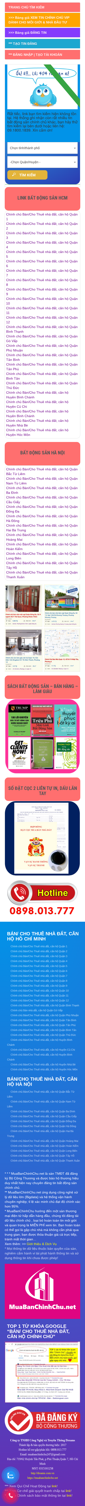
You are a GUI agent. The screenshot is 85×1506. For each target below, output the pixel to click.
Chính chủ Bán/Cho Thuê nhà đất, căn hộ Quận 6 (39, 971)
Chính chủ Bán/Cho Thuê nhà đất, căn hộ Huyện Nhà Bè (43, 1064)
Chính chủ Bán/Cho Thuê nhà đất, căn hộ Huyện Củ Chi (43, 1049)
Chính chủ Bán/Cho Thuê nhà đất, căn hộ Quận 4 (39, 961)
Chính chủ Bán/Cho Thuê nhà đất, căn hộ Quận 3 (39, 956)
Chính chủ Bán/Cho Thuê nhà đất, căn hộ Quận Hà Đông (43, 1126)
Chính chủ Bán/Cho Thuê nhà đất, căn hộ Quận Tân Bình (43, 1020)
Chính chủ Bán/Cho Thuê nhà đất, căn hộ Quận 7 (39, 975)
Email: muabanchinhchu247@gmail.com (42, 1454)
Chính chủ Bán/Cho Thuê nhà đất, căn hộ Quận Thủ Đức (43, 1035)
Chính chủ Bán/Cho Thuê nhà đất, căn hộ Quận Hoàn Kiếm (44, 1145)
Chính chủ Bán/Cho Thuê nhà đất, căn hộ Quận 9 (39, 985)
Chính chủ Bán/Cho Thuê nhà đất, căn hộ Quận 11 (39, 995)
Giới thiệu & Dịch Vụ (42, 1244)
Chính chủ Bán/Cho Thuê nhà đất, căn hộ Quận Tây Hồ (42, 1155)
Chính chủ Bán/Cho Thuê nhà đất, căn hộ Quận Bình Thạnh (45, 1005)
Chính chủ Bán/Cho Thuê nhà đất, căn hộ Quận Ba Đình (43, 1111)
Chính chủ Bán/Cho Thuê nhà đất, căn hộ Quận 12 (40, 1000)
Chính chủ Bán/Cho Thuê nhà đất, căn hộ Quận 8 (39, 980)
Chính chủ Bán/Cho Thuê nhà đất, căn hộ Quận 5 (39, 966)
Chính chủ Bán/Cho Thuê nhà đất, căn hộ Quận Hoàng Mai (44, 1141)
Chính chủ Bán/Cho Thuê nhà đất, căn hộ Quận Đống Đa (43, 1121)
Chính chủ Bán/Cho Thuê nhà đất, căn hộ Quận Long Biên (44, 1150)
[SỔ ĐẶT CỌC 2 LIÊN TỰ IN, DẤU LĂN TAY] (42, 838)
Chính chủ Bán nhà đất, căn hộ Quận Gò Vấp (37, 1010)
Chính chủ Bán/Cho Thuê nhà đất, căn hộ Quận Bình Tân (43, 1030)
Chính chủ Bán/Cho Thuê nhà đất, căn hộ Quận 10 (40, 990)
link (54, 1486)
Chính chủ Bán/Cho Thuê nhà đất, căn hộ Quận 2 (39, 951)
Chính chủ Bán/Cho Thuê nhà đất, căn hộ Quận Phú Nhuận (45, 1015)
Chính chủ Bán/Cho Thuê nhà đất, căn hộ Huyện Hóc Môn (44, 1069)
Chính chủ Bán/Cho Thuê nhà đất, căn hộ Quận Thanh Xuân (45, 1160)
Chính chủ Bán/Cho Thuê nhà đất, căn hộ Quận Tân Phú (43, 1025)
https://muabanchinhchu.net (42, 1478)
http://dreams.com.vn (42, 1473)
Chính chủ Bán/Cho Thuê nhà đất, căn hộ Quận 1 (39, 946)
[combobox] (42, 146)
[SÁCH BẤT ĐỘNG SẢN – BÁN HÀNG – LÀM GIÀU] (42, 736)
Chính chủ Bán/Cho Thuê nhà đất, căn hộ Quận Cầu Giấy (44, 1116)
